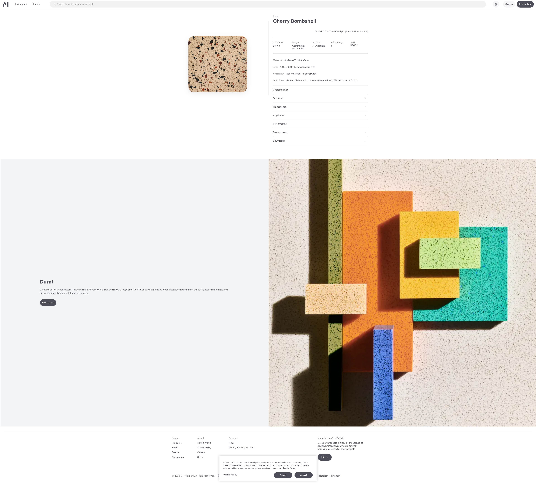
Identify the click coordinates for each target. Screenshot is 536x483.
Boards (175, 452)
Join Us (324, 457)
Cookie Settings (231, 475)
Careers (201, 452)
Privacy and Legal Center (241, 448)
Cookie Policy (289, 468)
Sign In (509, 4)
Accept (303, 475)
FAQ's (231, 443)
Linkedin (335, 476)
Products (20, 4)
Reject (283, 475)
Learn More (48, 302)
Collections (178, 457)
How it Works (204, 443)
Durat (276, 16)
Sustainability (204, 448)
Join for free (525, 4)
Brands (36, 4)
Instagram (323, 476)
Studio (200, 457)
